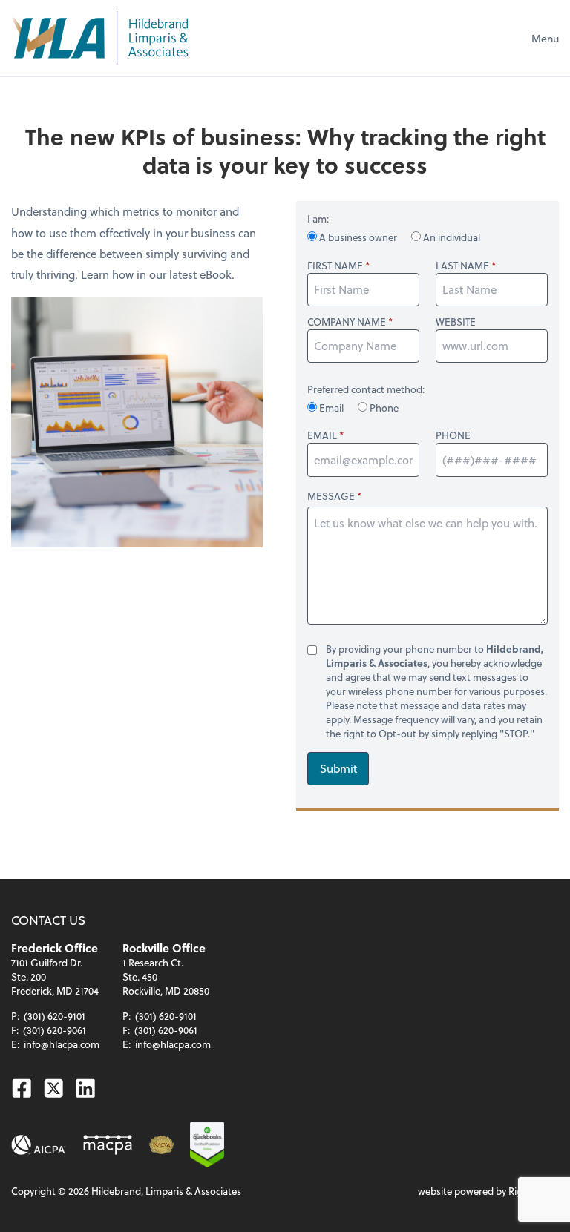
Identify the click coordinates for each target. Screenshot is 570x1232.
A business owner (358, 237)
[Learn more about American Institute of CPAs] (38, 1145)
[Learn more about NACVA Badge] (161, 1145)
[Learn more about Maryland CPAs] (108, 1145)
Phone (383, 408)
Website (456, 322)
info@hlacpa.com (61, 1044)
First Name (335, 265)
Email (331, 408)
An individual (450, 237)
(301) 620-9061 (54, 1030)
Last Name (462, 265)
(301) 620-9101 (54, 1016)
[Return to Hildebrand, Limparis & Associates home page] (99, 38)
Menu (545, 38)
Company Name (346, 322)
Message (331, 496)
